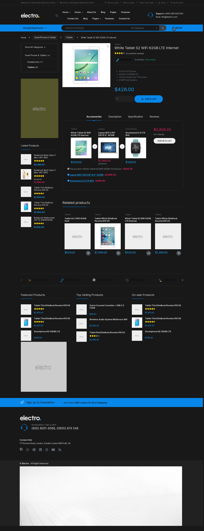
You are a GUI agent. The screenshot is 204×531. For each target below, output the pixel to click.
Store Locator (113, 3)
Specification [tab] (135, 116)
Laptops (101, 129)
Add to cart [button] (88, 253)
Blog (103, 12)
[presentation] (182, 280)
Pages (113, 12)
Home (65, 12)
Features (125, 12)
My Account (178, 3)
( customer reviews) (135, 53)
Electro (25, 463)
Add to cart (150, 99)
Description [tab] (114, 116)
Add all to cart (164, 141)
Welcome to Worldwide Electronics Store (38, 3)
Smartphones (35, 62)
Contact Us (72, 18)
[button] (108, 46)
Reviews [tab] (154, 116)
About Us (91, 12)
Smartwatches (131, 129)
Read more (148, 253)
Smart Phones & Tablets (45, 37)
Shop (163, 3)
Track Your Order (146, 3)
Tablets (69, 37)
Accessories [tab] (94, 116)
